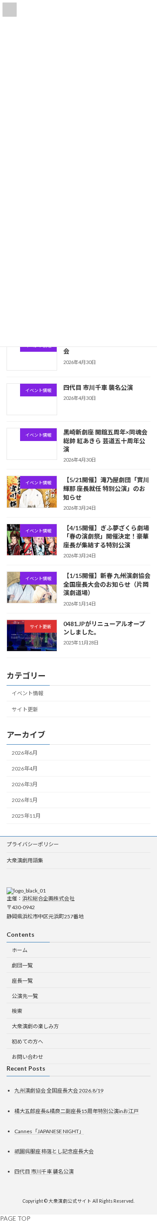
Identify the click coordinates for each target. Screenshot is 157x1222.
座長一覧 (22, 980)
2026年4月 (25, 768)
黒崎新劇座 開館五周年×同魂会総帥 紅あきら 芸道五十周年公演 (105, 440)
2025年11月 (26, 816)
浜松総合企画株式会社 (48, 898)
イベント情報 (27, 693)
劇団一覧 (22, 965)
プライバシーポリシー (33, 844)
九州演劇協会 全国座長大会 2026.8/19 (58, 1091)
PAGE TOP (15, 1218)
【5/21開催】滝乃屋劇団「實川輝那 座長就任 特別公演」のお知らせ (106, 488)
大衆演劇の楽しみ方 (35, 1026)
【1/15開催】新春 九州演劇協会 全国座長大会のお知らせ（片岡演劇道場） (106, 584)
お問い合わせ (27, 1057)
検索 (17, 1011)
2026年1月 (25, 800)
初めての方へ (27, 1041)
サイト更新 (25, 709)
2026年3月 (25, 784)
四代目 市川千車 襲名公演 (98, 387)
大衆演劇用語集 (25, 860)
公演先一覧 (25, 996)
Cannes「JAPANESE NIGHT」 (49, 1131)
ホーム (19, 950)
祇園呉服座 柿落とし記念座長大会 (54, 1151)
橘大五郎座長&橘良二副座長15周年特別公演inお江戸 (76, 1111)
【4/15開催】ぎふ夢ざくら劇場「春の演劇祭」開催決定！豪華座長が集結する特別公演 (106, 536)
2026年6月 (25, 752)
